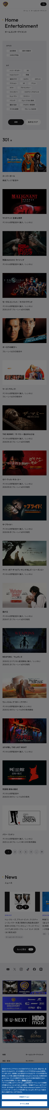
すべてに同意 (24, 1104)
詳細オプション (25, 1097)
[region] (24, 1085)
